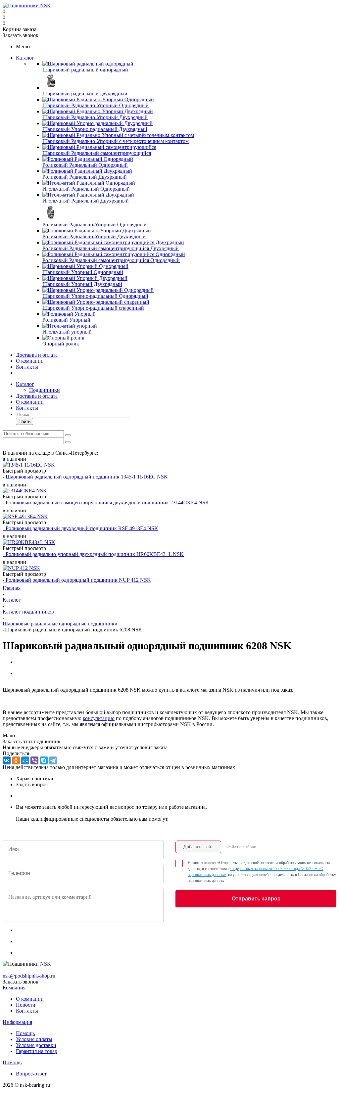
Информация (17, 1022)
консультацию (99, 718)
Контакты (27, 367)
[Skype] (44, 760)
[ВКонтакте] (7, 760)
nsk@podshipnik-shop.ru (29, 976)
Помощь (25, 1033)
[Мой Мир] (25, 760)
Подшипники (44, 390)
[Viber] (34, 760)
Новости (25, 1005)
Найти (24, 421)
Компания (14, 987)
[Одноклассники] (16, 760)
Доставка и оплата (37, 355)
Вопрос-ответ (31, 1073)
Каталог (25, 58)
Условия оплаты (34, 1039)
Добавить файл (198, 846)
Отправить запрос (256, 898)
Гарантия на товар (36, 1051)
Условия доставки (36, 1045)
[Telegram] (53, 760)
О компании (30, 361)
